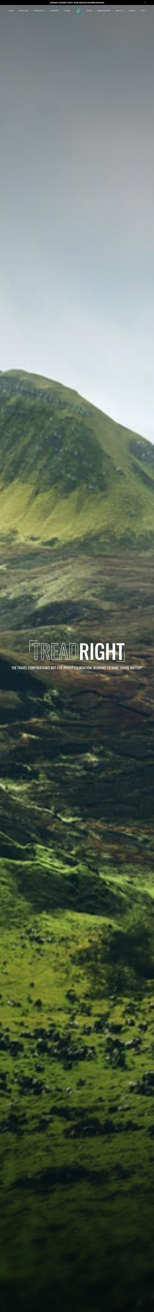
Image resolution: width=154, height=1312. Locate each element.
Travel (89, 10)
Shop (143, 10)
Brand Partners (103, 10)
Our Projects (39, 10)
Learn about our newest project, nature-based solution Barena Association (77, 2)
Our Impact (54, 10)
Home (11, 10)
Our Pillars (23, 10)
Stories (67, 10)
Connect (132, 10)
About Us (119, 10)
